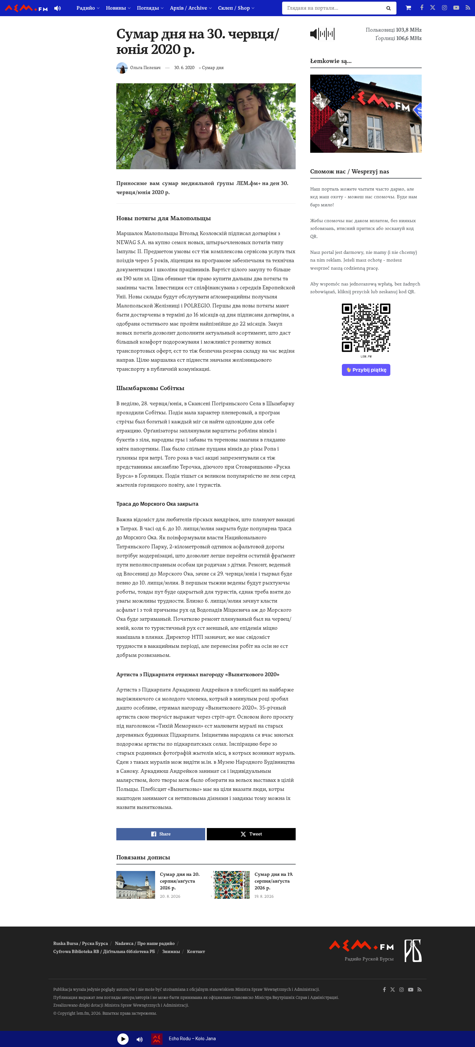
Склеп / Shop (234, 8)
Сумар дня (213, 67)
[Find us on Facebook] (421, 8)
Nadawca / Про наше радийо (145, 943)
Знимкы (171, 951)
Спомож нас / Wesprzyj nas (349, 171)
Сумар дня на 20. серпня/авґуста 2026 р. (180, 881)
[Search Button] (389, 8)
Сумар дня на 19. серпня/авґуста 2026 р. (274, 881)
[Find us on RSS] (468, 8)
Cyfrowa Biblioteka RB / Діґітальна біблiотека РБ (104, 951)
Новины (116, 8)
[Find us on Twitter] (433, 8)
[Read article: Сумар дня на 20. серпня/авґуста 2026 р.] (135, 885)
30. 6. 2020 (184, 67)
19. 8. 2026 (264, 896)
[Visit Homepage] (26, 8)
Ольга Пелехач (145, 67)
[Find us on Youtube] (456, 8)
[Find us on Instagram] (444, 8)
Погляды (148, 8)
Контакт (196, 951)
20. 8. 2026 (170, 896)
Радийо (86, 8)
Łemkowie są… (331, 60)
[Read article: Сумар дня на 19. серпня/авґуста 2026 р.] (230, 885)
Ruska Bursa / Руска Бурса (80, 943)
